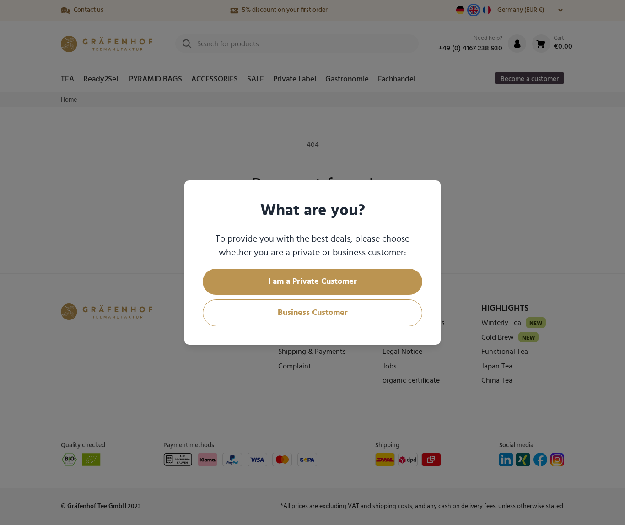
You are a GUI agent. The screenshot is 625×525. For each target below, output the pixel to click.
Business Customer (313, 313)
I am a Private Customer (312, 281)
